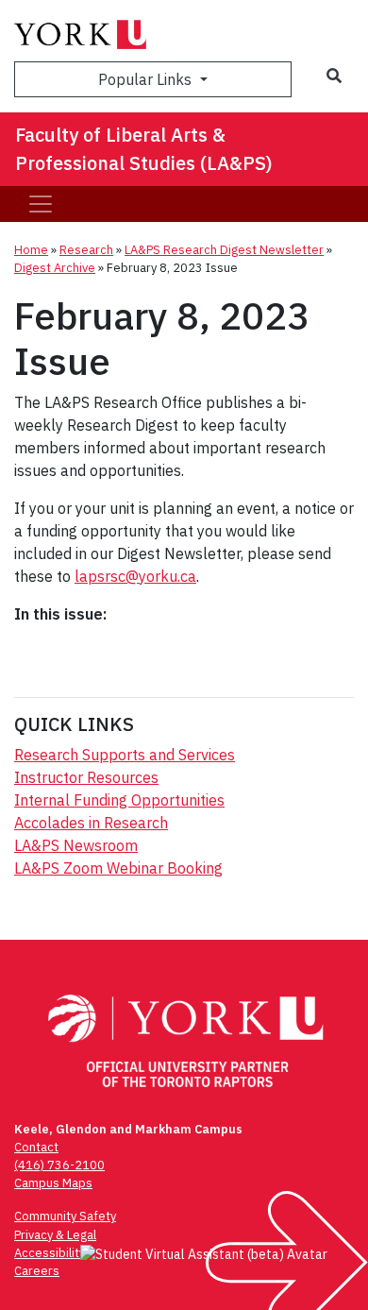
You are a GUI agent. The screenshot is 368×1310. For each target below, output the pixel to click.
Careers (36, 1271)
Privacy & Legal (55, 1235)
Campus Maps (53, 1183)
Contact (36, 1147)
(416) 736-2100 (59, 1165)
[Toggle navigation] (40, 204)
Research (86, 250)
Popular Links (146, 79)
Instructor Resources (86, 777)
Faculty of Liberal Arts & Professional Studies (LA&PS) (144, 149)
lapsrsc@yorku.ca (135, 576)
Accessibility (49, 1253)
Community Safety (65, 1216)
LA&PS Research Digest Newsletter (224, 250)
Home (31, 250)
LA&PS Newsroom (76, 845)
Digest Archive (54, 268)
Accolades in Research (91, 822)
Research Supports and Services (124, 754)
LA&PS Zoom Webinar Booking (118, 868)
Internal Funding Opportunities (119, 800)
